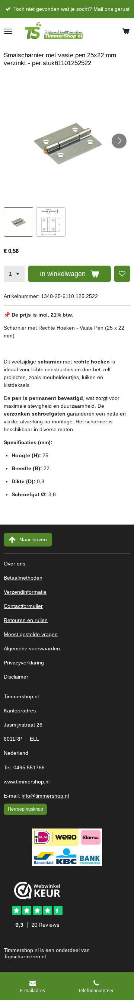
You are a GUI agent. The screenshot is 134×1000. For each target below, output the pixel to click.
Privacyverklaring (24, 663)
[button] (18, 222)
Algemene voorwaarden (32, 648)
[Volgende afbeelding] (119, 141)
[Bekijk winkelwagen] (126, 31)
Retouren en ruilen (26, 620)
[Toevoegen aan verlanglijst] (122, 274)
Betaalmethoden (23, 578)
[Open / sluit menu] (8, 31)
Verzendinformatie (25, 592)
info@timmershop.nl (45, 796)
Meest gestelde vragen (31, 634)
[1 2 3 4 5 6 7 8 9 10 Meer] (14, 274)
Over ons (14, 564)
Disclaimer (16, 677)
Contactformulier (23, 606)
